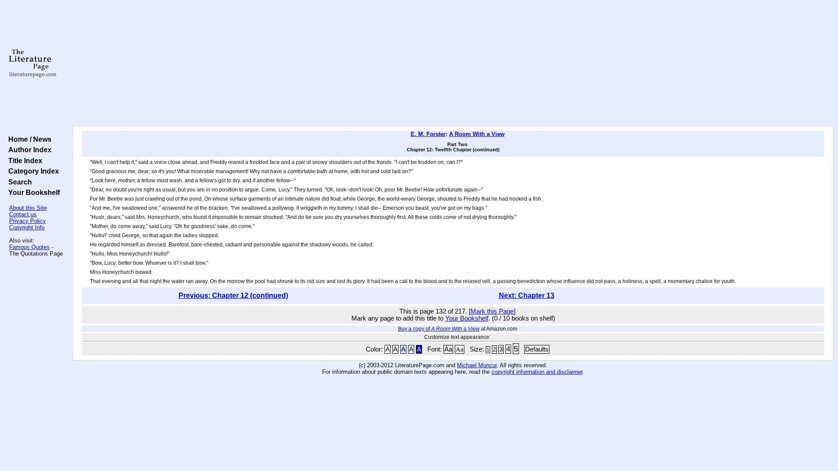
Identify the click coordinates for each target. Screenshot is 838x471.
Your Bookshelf (32, 192)
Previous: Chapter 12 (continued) (233, 295)
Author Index (28, 150)
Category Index (32, 171)
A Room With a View (477, 134)
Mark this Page (492, 311)
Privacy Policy (27, 221)
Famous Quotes (29, 247)
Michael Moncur (477, 365)
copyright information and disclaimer (536, 372)
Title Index (23, 160)
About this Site (28, 208)
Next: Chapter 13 (526, 295)
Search (18, 182)
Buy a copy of (439, 329)
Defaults (537, 349)
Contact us (23, 214)
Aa (448, 349)
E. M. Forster (428, 134)
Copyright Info (27, 227)
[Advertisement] (453, 63)
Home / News (28, 139)
